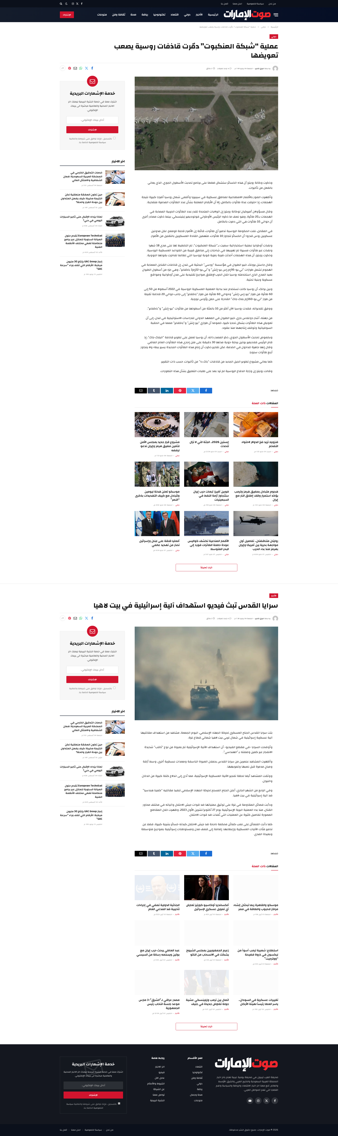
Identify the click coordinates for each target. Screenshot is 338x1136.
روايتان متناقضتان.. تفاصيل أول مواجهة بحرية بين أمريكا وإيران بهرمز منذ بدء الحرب (258, 545)
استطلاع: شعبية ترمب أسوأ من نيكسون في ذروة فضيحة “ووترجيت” (257, 954)
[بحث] (61, 3)
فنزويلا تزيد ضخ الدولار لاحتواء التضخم (260, 444)
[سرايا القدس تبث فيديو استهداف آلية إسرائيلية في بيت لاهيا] (206, 673)
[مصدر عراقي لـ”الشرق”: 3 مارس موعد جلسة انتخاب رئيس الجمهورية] (157, 982)
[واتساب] (80, 68)
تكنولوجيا (159, 14)
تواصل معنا (159, 1095)
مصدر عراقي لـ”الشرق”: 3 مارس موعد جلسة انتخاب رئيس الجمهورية (159, 1004)
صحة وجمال (196, 1095)
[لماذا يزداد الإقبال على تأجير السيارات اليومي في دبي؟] (115, 221)
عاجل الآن (160, 1078)
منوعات (102, 14)
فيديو (162, 1072)
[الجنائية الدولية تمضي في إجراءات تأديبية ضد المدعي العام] (157, 887)
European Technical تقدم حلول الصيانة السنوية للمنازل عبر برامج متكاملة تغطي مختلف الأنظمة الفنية (83, 241)
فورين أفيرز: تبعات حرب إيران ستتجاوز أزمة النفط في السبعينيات (211, 496)
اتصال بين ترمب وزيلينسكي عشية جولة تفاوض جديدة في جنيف (207, 1002)
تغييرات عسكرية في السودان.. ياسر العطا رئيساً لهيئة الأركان (258, 1002)
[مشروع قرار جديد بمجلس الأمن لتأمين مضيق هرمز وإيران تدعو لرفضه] (157, 424)
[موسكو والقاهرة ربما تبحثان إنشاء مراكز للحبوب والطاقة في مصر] (255, 887)
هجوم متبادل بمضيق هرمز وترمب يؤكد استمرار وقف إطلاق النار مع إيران (256, 496)
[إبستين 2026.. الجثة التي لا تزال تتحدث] (206, 424)
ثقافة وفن (118, 14)
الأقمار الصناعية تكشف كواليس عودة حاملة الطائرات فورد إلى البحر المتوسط (208, 545)
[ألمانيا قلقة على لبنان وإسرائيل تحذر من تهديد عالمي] (157, 523)
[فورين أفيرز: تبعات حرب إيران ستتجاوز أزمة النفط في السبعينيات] (206, 474)
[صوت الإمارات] (247, 14)
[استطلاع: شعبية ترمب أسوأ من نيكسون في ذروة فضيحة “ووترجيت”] (255, 933)
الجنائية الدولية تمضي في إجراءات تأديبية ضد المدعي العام (157, 907)
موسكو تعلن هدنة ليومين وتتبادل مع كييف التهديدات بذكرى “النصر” (157, 496)
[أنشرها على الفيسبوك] (92, 68)
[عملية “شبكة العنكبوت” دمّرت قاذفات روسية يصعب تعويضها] (206, 123)
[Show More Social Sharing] (62, 68)
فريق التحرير (259, 68)
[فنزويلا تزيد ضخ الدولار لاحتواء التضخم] (255, 424)
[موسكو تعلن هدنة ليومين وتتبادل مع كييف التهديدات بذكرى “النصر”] (157, 474)
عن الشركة (159, 1089)
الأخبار (199, 14)
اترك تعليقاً (206, 567)
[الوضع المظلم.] (66, 3)
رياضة (145, 14)
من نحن (272, 4)
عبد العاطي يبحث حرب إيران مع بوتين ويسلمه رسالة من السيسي (157, 952)
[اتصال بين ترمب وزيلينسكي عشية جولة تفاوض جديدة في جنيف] (206, 982)
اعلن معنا (237, 4)
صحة (133, 14)
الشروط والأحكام (156, 1083)
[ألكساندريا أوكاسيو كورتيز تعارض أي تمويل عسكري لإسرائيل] (206, 887)
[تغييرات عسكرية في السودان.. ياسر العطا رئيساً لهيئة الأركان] (255, 982)
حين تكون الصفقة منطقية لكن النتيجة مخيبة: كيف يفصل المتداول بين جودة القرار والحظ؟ (81, 198)
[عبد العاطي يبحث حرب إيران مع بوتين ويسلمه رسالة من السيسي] (157, 933)
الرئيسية (213, 14)
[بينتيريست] (69, 68)
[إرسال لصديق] (75, 68)
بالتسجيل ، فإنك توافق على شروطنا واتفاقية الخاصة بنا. (90, 140)
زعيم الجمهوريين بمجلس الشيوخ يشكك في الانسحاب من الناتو (207, 952)
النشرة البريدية (157, 1100)
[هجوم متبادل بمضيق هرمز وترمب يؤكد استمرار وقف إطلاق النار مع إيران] (255, 474)
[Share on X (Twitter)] (86, 68)
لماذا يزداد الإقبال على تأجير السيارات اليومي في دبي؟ (81, 218)
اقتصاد (175, 14)
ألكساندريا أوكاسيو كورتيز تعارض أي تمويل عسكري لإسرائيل (207, 907)
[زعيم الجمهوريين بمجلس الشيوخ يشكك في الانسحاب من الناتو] (206, 933)
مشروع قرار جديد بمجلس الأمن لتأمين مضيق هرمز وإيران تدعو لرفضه (159, 446)
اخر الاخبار (160, 1066)
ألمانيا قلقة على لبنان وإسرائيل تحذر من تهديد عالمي (159, 543)
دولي (187, 14)
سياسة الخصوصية (255, 4)
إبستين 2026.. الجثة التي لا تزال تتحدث (209, 444)
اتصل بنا (224, 4)
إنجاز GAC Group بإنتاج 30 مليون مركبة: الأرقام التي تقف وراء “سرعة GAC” (81, 265)
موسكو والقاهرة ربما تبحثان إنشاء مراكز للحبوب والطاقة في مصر (255, 907)
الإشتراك (67, 15)
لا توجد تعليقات (223, 68)
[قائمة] (276, 15)
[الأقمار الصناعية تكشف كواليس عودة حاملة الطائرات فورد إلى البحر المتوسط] (206, 523)
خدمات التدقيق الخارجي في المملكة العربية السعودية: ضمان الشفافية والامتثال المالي (82, 176)
